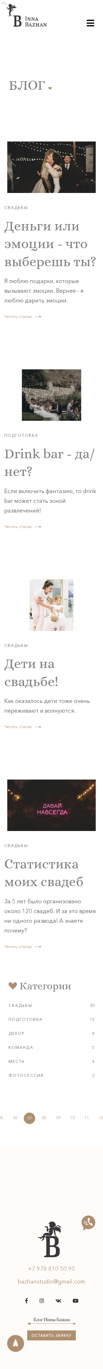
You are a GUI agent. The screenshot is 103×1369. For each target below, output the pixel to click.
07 (29, 1118)
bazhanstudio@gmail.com (51, 1281)
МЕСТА (17, 1061)
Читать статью (18, 316)
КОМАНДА (21, 1047)
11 (86, 1117)
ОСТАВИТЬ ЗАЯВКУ (51, 1335)
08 (43, 1117)
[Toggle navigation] (90, 23)
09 (58, 1117)
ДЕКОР (17, 1033)
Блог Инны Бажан (51, 1320)
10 (72, 1117)
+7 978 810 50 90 (51, 1268)
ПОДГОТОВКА (26, 1019)
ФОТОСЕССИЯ (26, 1075)
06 (15, 1117)
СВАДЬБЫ (20, 1005)
